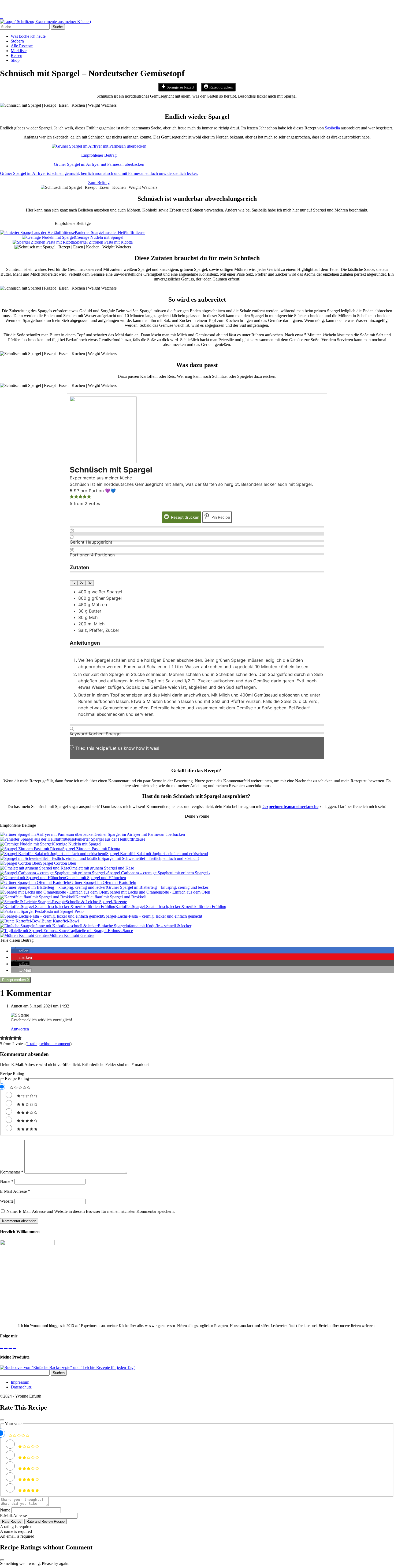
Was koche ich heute (28, 36)
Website (6, 1201)
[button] (72, 497)
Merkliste (19, 50)
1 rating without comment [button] (48, 1043)
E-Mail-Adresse (15, 1191)
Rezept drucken (220, 87)
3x (90, 583)
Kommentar (11, 1172)
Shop (15, 60)
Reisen (16, 55)
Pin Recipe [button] (220, 517)
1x (74, 583)
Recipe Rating (12, 1073)
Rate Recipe (11, 1521)
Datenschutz (21, 1387)
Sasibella (332, 128)
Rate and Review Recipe (46, 1521)
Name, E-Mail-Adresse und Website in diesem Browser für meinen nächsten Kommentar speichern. (90, 1211)
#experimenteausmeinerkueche (290, 806)
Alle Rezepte (22, 46)
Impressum (20, 1382)
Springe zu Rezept (180, 87)
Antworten (20, 1029)
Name (6, 1181)
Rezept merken (15, 980)
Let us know (122, 748)
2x (82, 583)
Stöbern (17, 41)
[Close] (2, 1420)
